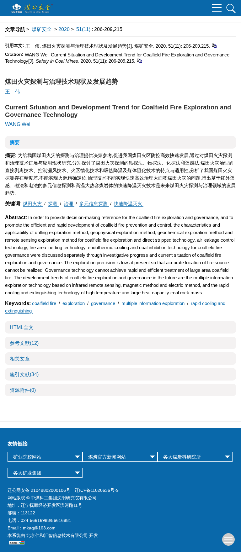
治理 (69, 203)
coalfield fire (44, 303)
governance (103, 303)
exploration (74, 303)
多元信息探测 (94, 203)
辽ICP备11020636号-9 (97, 490)
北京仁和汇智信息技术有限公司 (57, 535)
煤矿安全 (42, 29)
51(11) (84, 29)
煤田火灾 (33, 203)
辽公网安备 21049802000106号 (39, 490)
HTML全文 (22, 327)
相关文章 (20, 358)
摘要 (15, 142)
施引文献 (24, 374)
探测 (53, 203)
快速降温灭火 (128, 203)
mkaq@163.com (39, 527)
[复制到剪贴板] (214, 45)
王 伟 (12, 91)
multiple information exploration (153, 303)
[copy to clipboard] (139, 60)
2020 (64, 29)
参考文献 (24, 343)
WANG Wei (17, 124)
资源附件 (23, 390)
